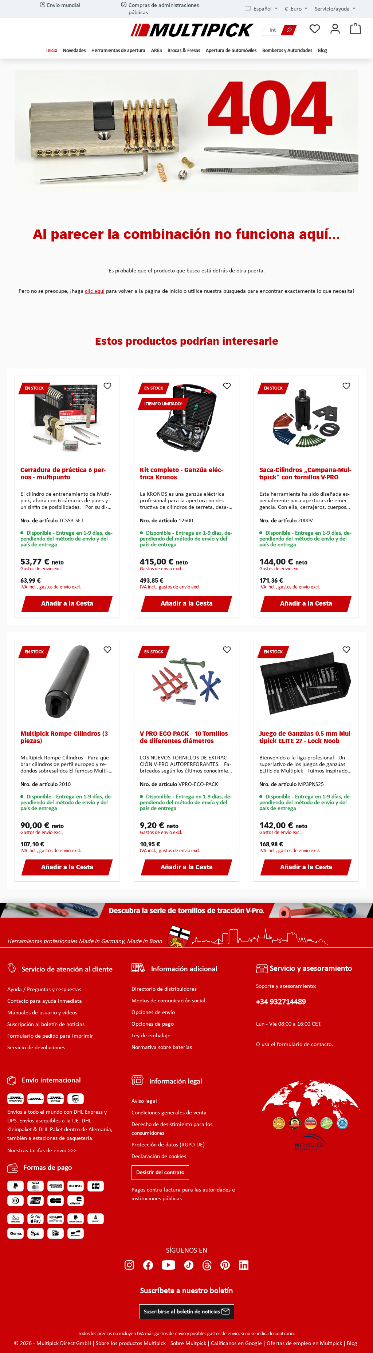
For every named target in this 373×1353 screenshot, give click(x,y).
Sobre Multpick (188, 1343)
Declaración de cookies (158, 1157)
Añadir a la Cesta (67, 604)
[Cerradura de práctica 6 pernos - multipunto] (67, 418)
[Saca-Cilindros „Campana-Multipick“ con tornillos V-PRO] (306, 418)
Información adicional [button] (184, 969)
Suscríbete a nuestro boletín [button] (186, 1291)
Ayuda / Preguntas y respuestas (44, 990)
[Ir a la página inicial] (192, 30)
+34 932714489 (281, 1002)
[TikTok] (189, 1265)
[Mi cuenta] (335, 29)
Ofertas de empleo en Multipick (304, 1343)
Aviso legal (144, 1101)
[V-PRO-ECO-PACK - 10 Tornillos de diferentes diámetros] (186, 681)
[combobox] (271, 30)
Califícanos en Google (236, 1343)
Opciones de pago (152, 1024)
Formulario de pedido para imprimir (50, 1036)
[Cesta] (355, 29)
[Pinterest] (225, 1265)
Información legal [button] (175, 1081)
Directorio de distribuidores (164, 989)
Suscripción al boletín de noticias (46, 1024)
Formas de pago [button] (48, 1168)
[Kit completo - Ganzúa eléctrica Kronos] (186, 418)
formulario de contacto (304, 1044)
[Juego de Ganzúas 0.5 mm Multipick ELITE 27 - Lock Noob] (306, 681)
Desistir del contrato (160, 1173)
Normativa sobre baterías (161, 1047)
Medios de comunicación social (168, 1001)
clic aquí (95, 291)
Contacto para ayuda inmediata (44, 1001)
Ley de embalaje (150, 1036)
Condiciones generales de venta (169, 1113)
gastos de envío (170, 1334)
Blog (352, 1343)
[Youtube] (168, 1265)
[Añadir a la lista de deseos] (107, 386)
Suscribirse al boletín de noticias (182, 1312)
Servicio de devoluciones (36, 1048)
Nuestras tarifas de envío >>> (41, 1151)
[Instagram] (129, 1265)
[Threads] (207, 1265)
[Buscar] (289, 30)
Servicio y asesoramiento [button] (310, 969)
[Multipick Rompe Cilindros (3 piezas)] (67, 681)
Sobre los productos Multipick (131, 1343)
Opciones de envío (153, 1012)
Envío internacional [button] (51, 1080)
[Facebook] (148, 1265)
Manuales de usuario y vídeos (42, 1013)
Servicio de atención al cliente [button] (67, 969)
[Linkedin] (244, 1265)
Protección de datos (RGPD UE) (168, 1145)
